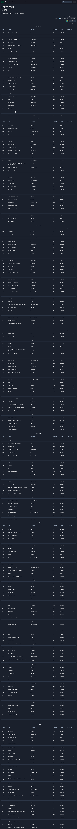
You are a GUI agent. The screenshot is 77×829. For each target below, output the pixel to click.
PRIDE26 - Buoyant (12, 279)
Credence (10, 529)
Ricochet (10, 586)
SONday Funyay (12, 186)
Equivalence (11, 108)
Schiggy (10, 440)
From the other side (12, 608)
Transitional (11, 183)
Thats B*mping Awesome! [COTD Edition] (17, 304)
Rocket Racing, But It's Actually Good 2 (17, 827)
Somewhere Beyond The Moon (15, 323)
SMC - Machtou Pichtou (13, 238)
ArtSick (10, 314)
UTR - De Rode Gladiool (13, 196)
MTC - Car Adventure (13, 208)
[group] (38, 16)
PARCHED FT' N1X (12, 417)
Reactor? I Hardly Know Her (14, 45)
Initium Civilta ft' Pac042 (14, 759)
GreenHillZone (11, 740)
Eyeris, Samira (11, 650)
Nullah (9, 699)
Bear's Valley (11, 115)
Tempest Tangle (12, 147)
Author (33, 29)
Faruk (9, 48)
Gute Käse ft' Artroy (13, 96)
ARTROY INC (11, 824)
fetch (9, 775)
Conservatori (11, 640)
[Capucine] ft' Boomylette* (14, 493)
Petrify (9, 605)
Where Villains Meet (12, 423)
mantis (9, 160)
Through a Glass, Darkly (13, 455)
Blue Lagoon (11, 653)
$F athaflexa (11, 731)
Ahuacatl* (10, 231)
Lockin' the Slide (12, 244)
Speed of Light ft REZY (13, 637)
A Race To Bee (11, 360)
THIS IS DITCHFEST (12, 506)
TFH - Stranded (11, 288)
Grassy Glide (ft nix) (13, 478)
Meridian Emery (12, 193)
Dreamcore (10, 557)
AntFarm (10, 67)
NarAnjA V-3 (11, 446)
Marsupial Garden (12, 247)
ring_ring (10, 343)
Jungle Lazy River (12, 260)
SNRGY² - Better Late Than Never (16, 272)
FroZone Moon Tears (13, 317)
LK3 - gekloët (11, 266)
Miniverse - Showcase (13, 170)
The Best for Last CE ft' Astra (15, 817)
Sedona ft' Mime (12, 83)
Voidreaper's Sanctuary (13, 55)
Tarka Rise (10, 189)
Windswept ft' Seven (13, 36)
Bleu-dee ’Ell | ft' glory (13, 503)
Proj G (9, 99)
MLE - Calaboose (12, 307)
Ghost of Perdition (12, 388)
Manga (9, 481)
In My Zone (10, 564)
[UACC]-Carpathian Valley (14, 376)
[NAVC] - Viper (11, 595)
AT (61, 29)
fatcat (9, 808)
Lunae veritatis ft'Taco (13, 353)
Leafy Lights (11, 592)
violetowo (10, 125)
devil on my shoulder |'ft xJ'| (14, 77)
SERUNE (10, 138)
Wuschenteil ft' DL (12, 766)
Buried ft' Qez (11, 589)
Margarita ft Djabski (13, 410)
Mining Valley (11, 792)
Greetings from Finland (13, 276)
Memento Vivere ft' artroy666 (15, 644)
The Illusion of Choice (13, 61)
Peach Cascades (12, 253)
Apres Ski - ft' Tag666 (13, 449)
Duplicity (10, 131)
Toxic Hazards (11, 452)
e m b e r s (10, 509)
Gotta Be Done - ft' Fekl (13, 617)
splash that (10, 157)
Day (4, 29)
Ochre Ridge (11, 611)
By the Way (11, 468)
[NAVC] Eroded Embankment (15, 570)
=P (9, 598)
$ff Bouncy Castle (12, 340)
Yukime (10, 298)
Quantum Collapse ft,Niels (14, 39)
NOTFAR (10, 462)
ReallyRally (10, 750)
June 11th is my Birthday (14, 291)
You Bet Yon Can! (12, 212)
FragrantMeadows (12, 471)
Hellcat (10, 708)
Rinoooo (10, 799)
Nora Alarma (11, 102)
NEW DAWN (11, 695)
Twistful (10, 141)
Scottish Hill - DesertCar (14, 702)
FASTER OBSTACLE (12, 512)
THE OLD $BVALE (12, 551)
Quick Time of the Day (13, 602)
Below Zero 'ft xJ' (12, 366)
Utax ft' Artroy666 (12, 199)
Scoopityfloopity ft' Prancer (14, 51)
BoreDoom (10, 686)
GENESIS (10, 42)
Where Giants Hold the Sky (14, 372)
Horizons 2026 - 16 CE (13, 320)
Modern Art (11, 721)
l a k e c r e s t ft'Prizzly (13, 153)
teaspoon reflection (12, 93)
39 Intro (10, 301)
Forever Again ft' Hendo (13, 295)
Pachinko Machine (12, 519)
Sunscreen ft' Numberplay (14, 74)
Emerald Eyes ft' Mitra (13, 128)
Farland (10, 783)
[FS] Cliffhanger (12, 516)
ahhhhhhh (10, 548)
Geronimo (10, 647)
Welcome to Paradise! (13, 734)
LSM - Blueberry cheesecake (14, 443)
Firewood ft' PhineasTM (13, 398)
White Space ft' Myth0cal (14, 263)
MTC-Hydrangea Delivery (14, 282)
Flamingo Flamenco (12, 167)
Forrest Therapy (12, 737)
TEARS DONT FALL (12, 215)
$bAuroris (10, 385)
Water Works (11, 484)
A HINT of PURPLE (12, 567)
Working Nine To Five (13, 32)
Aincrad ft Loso (11, 80)
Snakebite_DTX (11, 357)
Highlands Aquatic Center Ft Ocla (16, 821)
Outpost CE (11, 336)
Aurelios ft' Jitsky (12, 426)
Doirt (9, 346)
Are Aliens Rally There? (13, 459)
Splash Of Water (12, 542)
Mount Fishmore (12, 363)
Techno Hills (11, 763)
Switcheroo (11, 676)
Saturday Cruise (12, 683)
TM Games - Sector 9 (13, 692)
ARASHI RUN (11, 545)
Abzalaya (10, 474)
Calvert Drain (11, 180)
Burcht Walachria (12, 580)
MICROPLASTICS (12, 218)
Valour (9, 664)
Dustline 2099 (11, 144)
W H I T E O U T (12, 395)
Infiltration (10, 769)
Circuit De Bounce (12, 89)
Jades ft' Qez (11, 673)
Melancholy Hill (11, 747)
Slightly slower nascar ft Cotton (15, 404)
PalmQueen (11, 202)
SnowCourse (11, 717)
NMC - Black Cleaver (13, 705)
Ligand (9, 554)
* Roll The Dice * (12, 805)
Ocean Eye (10, 573)
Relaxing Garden (12, 70)
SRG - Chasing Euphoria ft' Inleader (16, 811)
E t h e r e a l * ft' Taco (13, 414)
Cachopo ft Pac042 (12, 714)
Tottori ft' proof (12, 753)
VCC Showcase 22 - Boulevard (15, 656)
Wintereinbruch (11, 401)
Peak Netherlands (12, 310)
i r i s (9, 680)
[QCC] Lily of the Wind (13, 285)
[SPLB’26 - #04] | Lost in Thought (16, 407)
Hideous (10, 379)
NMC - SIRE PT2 (12, 624)
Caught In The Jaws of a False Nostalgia (17, 487)
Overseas (10, 756)
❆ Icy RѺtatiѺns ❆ (12, 535)
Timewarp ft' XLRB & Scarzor (15, 576)
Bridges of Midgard (12, 205)
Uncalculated (11, 333)
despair (10, 177)
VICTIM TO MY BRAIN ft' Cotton (15, 802)
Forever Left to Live (12, 250)
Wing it (10, 667)
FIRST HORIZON (12, 744)
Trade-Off (10, 269)
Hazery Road (11, 561)
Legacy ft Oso (11, 711)
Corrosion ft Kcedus (13, 369)
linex (9, 634)
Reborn (10, 134)
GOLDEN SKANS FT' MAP (14, 174)
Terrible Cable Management (14, 538)
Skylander (10, 614)
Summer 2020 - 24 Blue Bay (14, 420)
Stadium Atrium (11, 814)
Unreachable (11, 105)
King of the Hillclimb (13, 621)
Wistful (10, 465)
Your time (70, 29)
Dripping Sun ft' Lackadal (14, 150)
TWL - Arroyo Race (13, 64)
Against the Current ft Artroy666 (15, 795)
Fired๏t (10, 583)
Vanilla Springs (11, 391)
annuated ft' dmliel (12, 58)
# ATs (54, 29)
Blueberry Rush (11, 241)
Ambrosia (10, 382)
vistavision (10, 670)
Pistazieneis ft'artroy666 (14, 490)
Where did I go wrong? (13, 789)
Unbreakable (11, 772)
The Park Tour (11, 86)
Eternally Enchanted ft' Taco (14, 532)
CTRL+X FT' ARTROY (13, 257)
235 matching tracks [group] (71, 23)
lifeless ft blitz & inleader (14, 497)
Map (10, 29)
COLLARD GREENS (12, 429)
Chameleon (11, 221)
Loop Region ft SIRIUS (13, 500)
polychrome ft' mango (13, 689)
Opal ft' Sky (11, 234)
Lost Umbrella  (12, 112)
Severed (10, 786)
